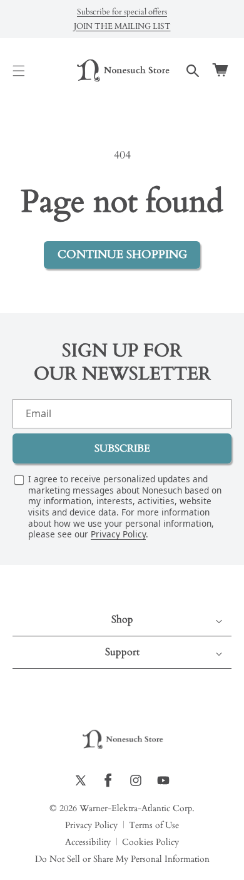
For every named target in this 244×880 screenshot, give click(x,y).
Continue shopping (122, 254)
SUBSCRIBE (122, 448)
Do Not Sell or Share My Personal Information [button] (122, 859)
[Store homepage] (122, 740)
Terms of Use (154, 825)
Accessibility (88, 842)
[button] (19, 71)
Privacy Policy (118, 534)
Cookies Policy (150, 842)
